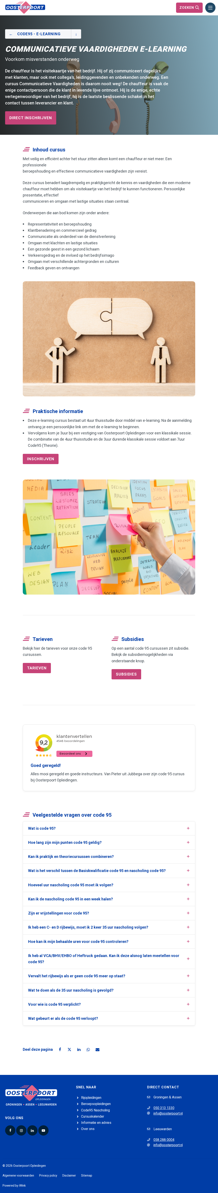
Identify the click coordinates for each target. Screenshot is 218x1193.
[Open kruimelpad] (76, 34)
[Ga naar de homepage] (25, 7)
